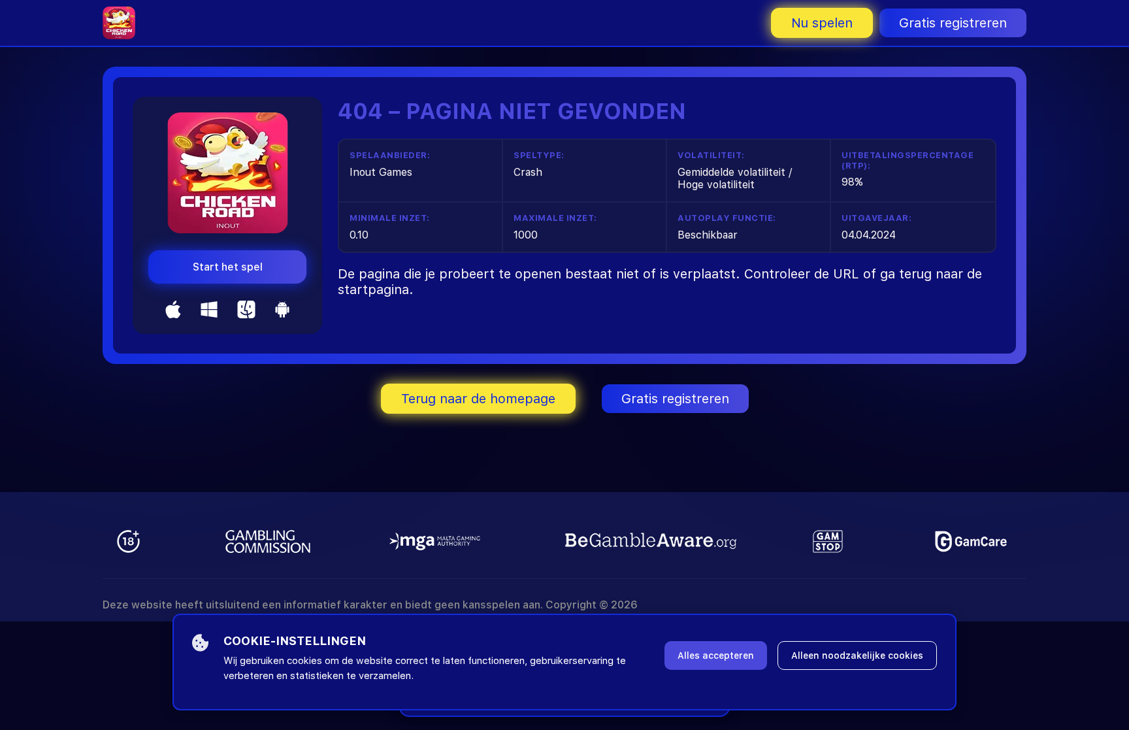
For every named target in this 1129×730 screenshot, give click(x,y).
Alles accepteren (716, 655)
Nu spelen (822, 23)
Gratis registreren (953, 23)
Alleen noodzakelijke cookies (857, 655)
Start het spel (228, 267)
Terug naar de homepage (478, 398)
